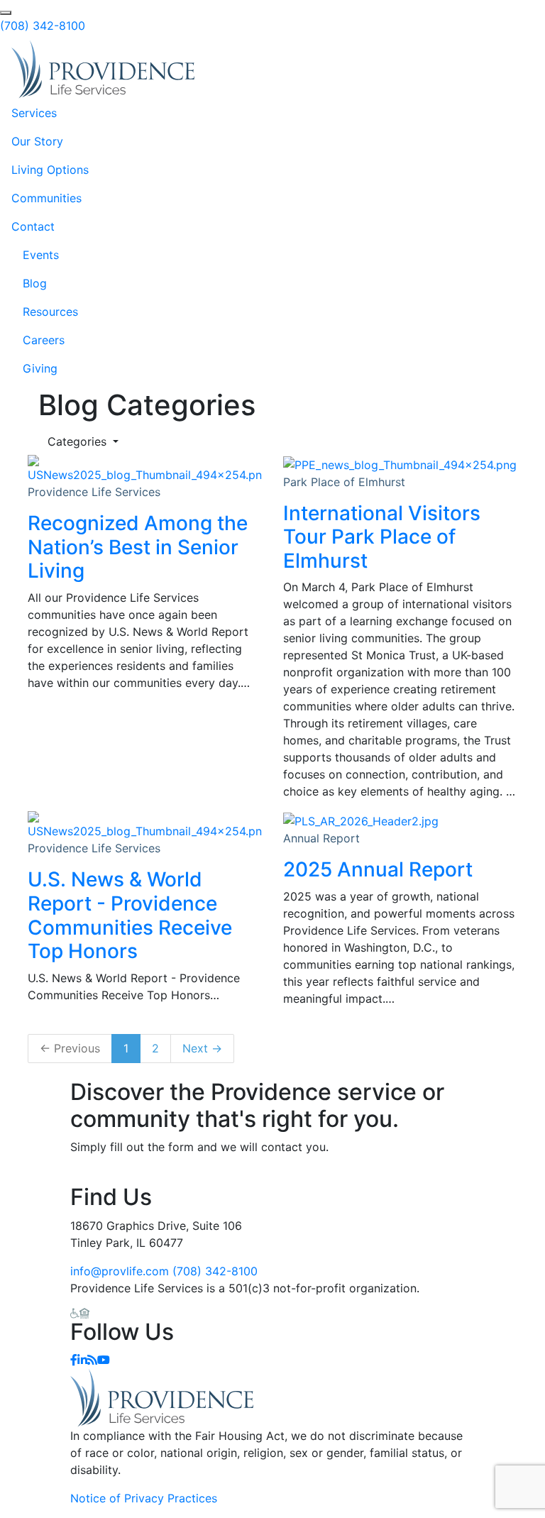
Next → (202, 1048)
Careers (44, 340)
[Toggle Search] (5, 13)
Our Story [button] (37, 141)
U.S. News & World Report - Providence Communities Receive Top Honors (130, 915)
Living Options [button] (50, 170)
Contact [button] (33, 226)
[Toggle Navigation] (514, 69)
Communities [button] (46, 198)
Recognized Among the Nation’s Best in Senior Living (138, 547)
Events (41, 255)
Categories (79, 441)
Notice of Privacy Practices (143, 1498)
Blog (35, 283)
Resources (50, 311)
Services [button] (34, 113)
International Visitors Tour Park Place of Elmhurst (381, 537)
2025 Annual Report (378, 869)
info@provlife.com (119, 1271)
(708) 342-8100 (42, 25)
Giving (40, 368)
